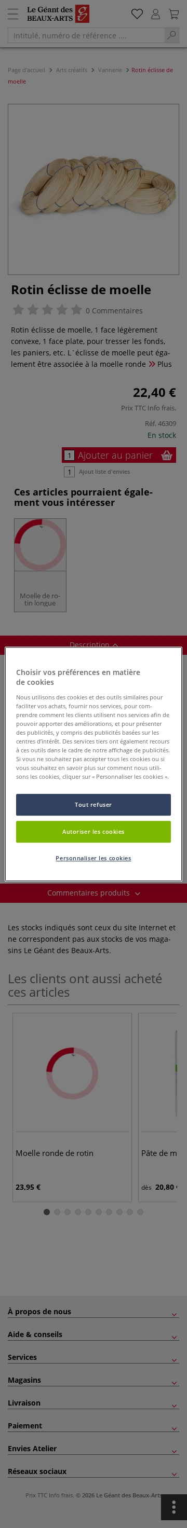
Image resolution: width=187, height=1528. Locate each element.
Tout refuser (93, 805)
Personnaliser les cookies (93, 858)
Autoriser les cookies (93, 831)
